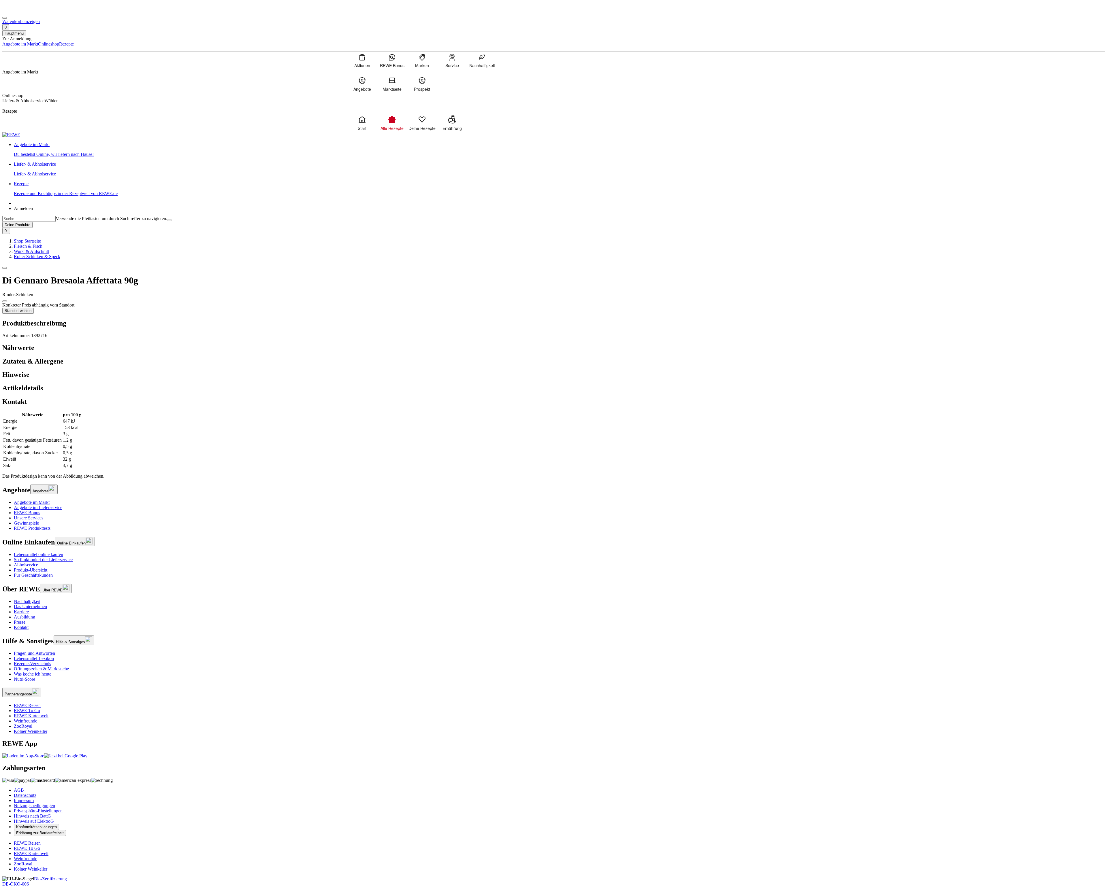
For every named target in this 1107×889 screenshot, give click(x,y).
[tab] (553, 348)
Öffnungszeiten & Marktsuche (41, 668)
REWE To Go (27, 710)
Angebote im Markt (32, 502)
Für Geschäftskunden (33, 575)
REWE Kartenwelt (31, 715)
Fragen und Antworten (34, 653)
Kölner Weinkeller (30, 731)
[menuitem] (362, 60)
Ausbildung (24, 616)
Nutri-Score (24, 679)
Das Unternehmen (30, 606)
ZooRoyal (23, 726)
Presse (19, 622)
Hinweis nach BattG (32, 816)
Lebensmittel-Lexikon (34, 658)
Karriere (21, 611)
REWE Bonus (27, 512)
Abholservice (26, 564)
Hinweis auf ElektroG (34, 821)
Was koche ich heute (32, 674)
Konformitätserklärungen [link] (36, 827)
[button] (4, 268)
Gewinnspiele (26, 523)
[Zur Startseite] (22, 11)
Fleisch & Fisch (28, 246)
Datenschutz (25, 795)
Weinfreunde (25, 720)
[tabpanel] (553, 440)
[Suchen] (169, 220)
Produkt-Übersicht (30, 570)
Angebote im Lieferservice (38, 507)
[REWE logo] (11, 134)
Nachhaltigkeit (27, 601)
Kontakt (21, 627)
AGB (19, 790)
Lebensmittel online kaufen (38, 554)
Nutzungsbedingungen (34, 805)
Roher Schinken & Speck (37, 256)
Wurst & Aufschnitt (31, 251)
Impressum (24, 800)
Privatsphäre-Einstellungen (38, 810)
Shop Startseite (27, 241)
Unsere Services (28, 517)
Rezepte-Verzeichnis (32, 663)
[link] (559, 149)
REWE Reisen (27, 705)
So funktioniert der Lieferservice (43, 559)
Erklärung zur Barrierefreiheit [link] (40, 833)
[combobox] (29, 219)
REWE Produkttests (32, 528)
